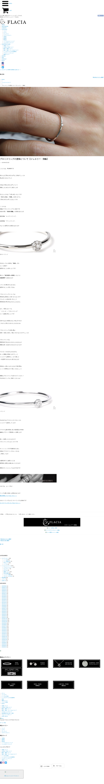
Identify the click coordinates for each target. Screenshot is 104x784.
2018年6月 (4, 642)
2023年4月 (4, 598)
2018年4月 (4, 644)
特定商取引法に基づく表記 (8, 713)
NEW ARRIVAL (5, 26)
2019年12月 (4, 618)
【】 (98, 77)
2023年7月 (4, 593)
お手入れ (5, 570)
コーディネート (5, 558)
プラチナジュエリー (8, 567)
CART (10, 10)
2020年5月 (4, 611)
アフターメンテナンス (8, 53)
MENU (10, 3)
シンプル (5, 564)
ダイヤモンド (6, 568)
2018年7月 (4, 641)
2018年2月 (4, 646)
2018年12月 (4, 636)
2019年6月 (4, 627)
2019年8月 (4, 624)
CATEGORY (4, 29)
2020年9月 (4, 605)
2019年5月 (4, 629)
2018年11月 (4, 638)
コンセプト (4, 694)
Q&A (3, 57)
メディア (4, 579)
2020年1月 (4, 617)
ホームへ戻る (3, 722)
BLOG (3, 60)
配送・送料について (8, 48)
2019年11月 (4, 620)
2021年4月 (4, 602)
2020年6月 (4, 609)
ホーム (3, 693)
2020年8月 (4, 606)
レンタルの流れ (5, 696)
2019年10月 (4, 621)
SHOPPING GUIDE (6, 44)
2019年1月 (4, 635)
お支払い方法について (8, 47)
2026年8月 (4, 586)
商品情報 (4, 577)
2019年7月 (4, 626)
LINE (2, 544)
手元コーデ (6, 562)
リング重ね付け (7, 561)
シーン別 (5, 559)
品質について (6, 45)
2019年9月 (4, 623)
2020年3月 (4, 614)
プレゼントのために (8, 576)
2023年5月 (4, 596)
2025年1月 (4, 592)
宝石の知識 (6, 573)
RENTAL (4, 56)
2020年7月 (4, 608)
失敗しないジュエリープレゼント (11, 775)
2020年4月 (4, 612)
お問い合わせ (5, 716)
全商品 (3, 738)
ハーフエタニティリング (7, 742)
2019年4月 (4, 630)
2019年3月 (4, 632)
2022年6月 (4, 599)
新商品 (3, 739)
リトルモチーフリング (7, 744)
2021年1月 (4, 603)
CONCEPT (4, 27)
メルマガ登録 (5, 702)
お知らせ (4, 580)
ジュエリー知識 (7, 574)
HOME (3, 24)
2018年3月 (4, 645)
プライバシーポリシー (7, 714)
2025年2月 (4, 590)
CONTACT (4, 59)
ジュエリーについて (6, 82)
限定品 (3, 741)
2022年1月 (4, 600)
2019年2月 (4, 633)
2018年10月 (4, 639)
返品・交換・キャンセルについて (11, 50)
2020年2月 (4, 615)
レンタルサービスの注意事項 (10, 51)
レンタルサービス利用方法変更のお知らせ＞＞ (10, 69)
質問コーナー (6, 54)
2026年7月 (4, 587)
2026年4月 (4, 589)
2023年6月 (4, 595)
